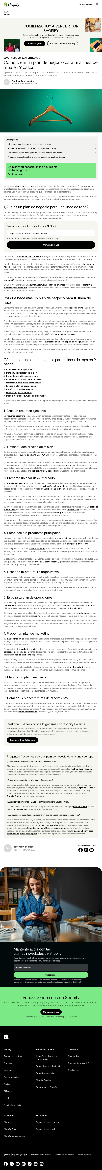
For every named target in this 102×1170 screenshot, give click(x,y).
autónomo (61, 828)
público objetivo (75, 308)
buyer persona (61, 512)
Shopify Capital (14, 796)
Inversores (9, 1070)
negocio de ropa (26, 186)
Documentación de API (78, 1063)
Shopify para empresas (14, 1136)
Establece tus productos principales (23, 379)
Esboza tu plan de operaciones (21, 386)
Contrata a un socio (45, 1073)
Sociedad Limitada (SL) (38, 828)
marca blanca (87, 605)
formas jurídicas (73, 465)
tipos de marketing (22, 654)
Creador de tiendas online (47, 1122)
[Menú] (97, 4)
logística (82, 613)
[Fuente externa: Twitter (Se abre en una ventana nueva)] (12, 1164)
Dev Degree (73, 1070)
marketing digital (29, 649)
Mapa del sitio (84, 1154)
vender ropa (73, 509)
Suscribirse (51, 975)
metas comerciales (27, 711)
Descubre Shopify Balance (22, 740)
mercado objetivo (63, 538)
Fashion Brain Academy (82, 769)
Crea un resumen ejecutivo (19, 369)
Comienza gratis (85, 4)
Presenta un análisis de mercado (22, 376)
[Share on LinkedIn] (91, 850)
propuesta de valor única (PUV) (31, 455)
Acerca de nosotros (13, 1056)
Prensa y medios (11, 1077)
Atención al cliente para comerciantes (47, 1057)
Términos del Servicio (41, 1154)
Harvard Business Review (29, 256)
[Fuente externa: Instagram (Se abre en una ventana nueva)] (24, 1164)
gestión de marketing (75, 667)
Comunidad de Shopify (46, 1087)
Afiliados (8, 1091)
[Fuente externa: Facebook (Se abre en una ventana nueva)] (6, 1164)
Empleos (8, 1063)
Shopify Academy (44, 1080)
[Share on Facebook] (80, 850)
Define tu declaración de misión (21, 373)
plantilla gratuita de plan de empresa (47, 285)
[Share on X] (86, 850)
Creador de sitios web (45, 1129)
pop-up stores (20, 809)
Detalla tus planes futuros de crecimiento (26, 396)
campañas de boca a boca (16, 652)
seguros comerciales (47, 825)
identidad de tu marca (65, 334)
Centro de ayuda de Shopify (49, 1066)
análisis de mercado (16, 483)
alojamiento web (85, 787)
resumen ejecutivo (16, 416)
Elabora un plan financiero (19, 392)
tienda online (10, 605)
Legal (6, 1098)
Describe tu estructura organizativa (23, 382)
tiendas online (80, 806)
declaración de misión (14, 280)
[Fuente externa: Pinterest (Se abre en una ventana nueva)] (42, 1164)
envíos (38, 616)
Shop (6, 1122)
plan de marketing (15, 639)
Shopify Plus (10, 1129)
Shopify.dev (73, 1056)
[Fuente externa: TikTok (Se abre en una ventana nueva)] (30, 1164)
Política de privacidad (64, 1154)
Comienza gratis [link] (51, 245)
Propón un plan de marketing (20, 389)
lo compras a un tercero (76, 543)
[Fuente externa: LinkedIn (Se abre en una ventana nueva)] (36, 1164)
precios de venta (37, 548)
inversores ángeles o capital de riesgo (62, 341)
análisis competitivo (53, 489)
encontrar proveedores (46, 561)
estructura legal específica (45, 471)
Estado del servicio (12, 1105)
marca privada (72, 605)
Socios (7, 1084)
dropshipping (76, 608)
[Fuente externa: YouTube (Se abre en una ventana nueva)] (18, 1164)
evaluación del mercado (53, 486)
